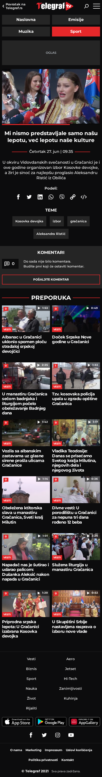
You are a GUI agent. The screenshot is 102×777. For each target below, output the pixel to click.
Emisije (76, 19)
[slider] (51, 124)
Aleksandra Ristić (51, 234)
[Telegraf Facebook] (31, 735)
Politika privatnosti (43, 760)
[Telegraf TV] (71, 735)
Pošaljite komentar (51, 279)
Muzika (26, 31)
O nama (16, 750)
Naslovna (26, 19)
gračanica (78, 221)
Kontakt (67, 760)
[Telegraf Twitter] (44, 735)
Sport (75, 31)
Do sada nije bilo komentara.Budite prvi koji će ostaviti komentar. (54, 263)
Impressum (53, 750)
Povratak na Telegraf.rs (16, 6)
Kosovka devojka (29, 221)
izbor (57, 221)
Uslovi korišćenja (79, 750)
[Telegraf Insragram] (58, 735)
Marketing (33, 750)
